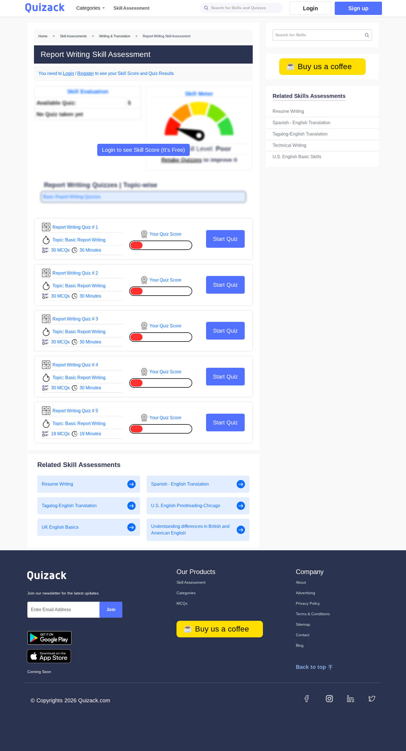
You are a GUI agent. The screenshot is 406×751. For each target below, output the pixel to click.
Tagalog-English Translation (300, 134)
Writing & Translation (114, 36)
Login (68, 73)
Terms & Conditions (313, 614)
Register (85, 73)
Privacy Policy (308, 603)
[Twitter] (371, 698)
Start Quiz (225, 239)
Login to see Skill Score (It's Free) (143, 150)
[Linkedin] (350, 698)
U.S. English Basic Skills (297, 156)
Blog (300, 645)
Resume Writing (288, 111)
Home (43, 36)
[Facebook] (308, 698)
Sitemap (303, 624)
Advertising (305, 593)
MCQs (182, 603)
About (301, 582)
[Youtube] (329, 698)
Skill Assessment (190, 582)
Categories (186, 593)
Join (110, 609)
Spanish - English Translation (301, 122)
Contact (302, 635)
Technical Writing (289, 145)
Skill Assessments (73, 36)
